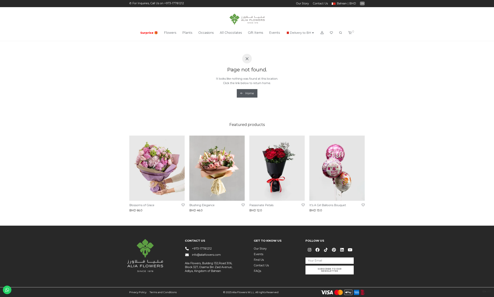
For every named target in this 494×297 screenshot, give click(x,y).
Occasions (206, 33)
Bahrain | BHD (346, 3)
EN (362, 3)
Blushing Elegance (202, 205)
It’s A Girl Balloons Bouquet (327, 205)
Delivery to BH (302, 33)
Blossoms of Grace (141, 205)
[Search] (340, 33)
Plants (187, 33)
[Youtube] (350, 250)
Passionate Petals (261, 205)
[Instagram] (309, 250)
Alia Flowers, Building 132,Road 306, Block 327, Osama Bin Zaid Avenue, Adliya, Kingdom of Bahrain (208, 267)
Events (274, 33)
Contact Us (320, 3)
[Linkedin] (342, 250)
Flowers (170, 33)
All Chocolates (231, 33)
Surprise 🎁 (149, 33)
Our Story (302, 3)
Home (249, 93)
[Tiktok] (326, 250)
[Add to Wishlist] (183, 205)
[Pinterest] (334, 250)
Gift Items (255, 33)
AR (489, 291)
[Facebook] (318, 250)
